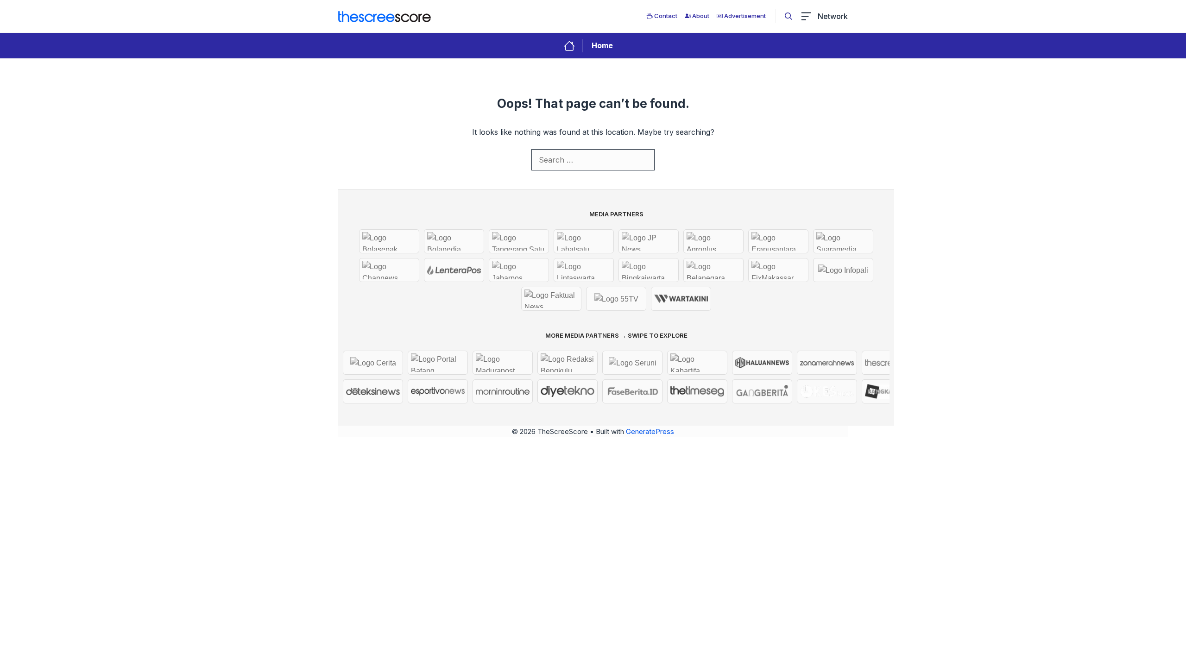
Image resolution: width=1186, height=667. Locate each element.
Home (602, 45)
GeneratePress (650, 431)
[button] (788, 16)
